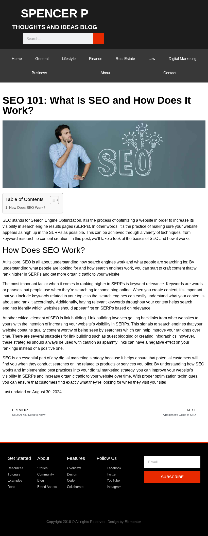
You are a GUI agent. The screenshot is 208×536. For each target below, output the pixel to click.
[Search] (98, 38)
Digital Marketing (182, 58)
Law (151, 58)
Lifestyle (69, 58)
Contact (169, 73)
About (105, 73)
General (41, 58)
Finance (95, 58)
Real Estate (125, 58)
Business (39, 73)
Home (17, 58)
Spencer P (55, 13)
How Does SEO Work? (27, 207)
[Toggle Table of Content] (52, 200)
